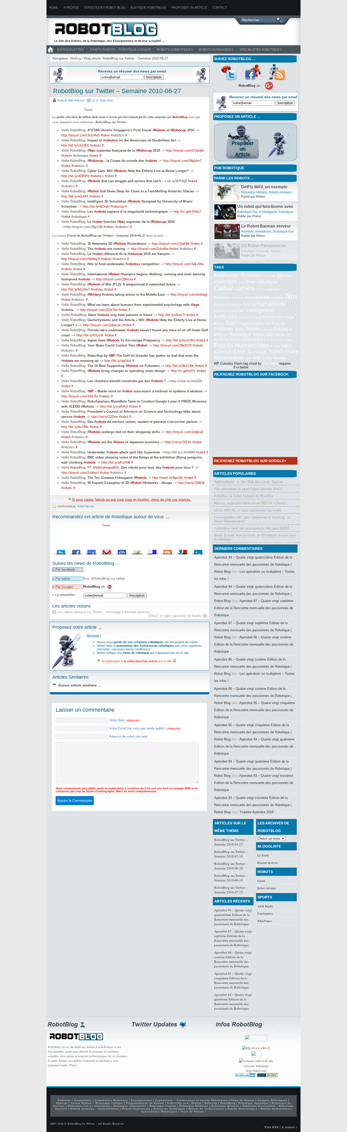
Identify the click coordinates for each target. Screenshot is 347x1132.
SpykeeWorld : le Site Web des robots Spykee (248, 482)
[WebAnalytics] (256, 1056)
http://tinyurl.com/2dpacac (102, 325)
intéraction (272, 316)
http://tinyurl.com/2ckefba (149, 249)
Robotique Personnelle (259, 1106)
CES (258, 289)
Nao (92, 150)
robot (106, 135)
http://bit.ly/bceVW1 (180, 340)
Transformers (283, 351)
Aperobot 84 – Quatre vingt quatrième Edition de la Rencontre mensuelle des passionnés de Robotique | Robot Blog (252, 769)
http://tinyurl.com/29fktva (114, 279)
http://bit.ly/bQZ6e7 (75, 289)
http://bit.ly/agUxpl (117, 361)
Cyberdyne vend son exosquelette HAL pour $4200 (251, 528)
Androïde (247, 251)
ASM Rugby (265, 906)
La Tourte (263, 855)
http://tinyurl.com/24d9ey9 (80, 259)
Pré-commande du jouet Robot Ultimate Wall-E (248, 489)
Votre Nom (124, 720)
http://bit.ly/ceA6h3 (114, 406)
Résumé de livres (267, 863)
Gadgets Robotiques (228, 305)
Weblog (75, 58)
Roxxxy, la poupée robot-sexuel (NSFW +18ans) (249, 503)
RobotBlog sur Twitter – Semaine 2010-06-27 (117, 90)
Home (53, 7)
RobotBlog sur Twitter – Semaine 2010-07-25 (230, 889)
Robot (94, 191)
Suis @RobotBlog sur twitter (104, 578)
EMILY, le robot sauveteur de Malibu (175, 616)
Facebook (253, 72)
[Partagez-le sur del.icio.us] (152, 550)
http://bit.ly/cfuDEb (75, 145)
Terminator (257, 352)
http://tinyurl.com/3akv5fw (184, 264)
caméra (245, 288)
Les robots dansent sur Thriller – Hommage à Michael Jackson (103, 612)
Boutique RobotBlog (148, 7)
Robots (159, 130)
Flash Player (223, 367)
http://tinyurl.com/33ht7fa (79, 396)
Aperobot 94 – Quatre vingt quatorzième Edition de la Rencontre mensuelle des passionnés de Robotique (233, 917)
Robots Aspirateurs (279, 340)
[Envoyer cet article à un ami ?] (122, 550)
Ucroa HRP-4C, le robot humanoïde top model (247, 510)
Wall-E (259, 357)
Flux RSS (272, 1127)
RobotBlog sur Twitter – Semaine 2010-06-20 (230, 865)
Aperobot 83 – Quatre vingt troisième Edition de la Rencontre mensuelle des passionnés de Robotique (253, 783)
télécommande (229, 357)
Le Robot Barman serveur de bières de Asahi (266, 247)
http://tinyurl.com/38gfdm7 (182, 161)
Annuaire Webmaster (256, 1066)
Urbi (248, 358)
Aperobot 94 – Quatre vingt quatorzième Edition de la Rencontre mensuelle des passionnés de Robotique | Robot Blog (253, 564)
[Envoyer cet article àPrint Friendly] (137, 550)
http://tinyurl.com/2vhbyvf (80, 473)
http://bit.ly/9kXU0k (179, 366)
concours (237, 297)
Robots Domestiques (175, 49)
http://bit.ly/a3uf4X (74, 196)
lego (196, 305)
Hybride (62, 1103)
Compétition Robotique (111, 1100)
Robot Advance (266, 888)
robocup (118, 206)
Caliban (224, 288)
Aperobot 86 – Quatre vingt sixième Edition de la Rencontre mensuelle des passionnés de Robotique (253, 644)
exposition (277, 297)
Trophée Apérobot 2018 (257, 812)
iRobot (219, 324)
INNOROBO (236, 311)
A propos (71, 7)
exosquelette (257, 297)
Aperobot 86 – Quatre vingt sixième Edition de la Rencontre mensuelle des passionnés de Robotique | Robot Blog (252, 666)
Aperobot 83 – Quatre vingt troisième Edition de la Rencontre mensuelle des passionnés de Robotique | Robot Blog (252, 805)
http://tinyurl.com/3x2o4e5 (80, 135)
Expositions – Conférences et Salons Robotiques (191, 1100)
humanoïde (271, 303)
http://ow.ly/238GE (191, 483)
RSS (277, 72)
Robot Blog (110, 29)
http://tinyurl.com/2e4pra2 (184, 432)
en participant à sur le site (136, 661)
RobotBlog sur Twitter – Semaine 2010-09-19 (230, 877)
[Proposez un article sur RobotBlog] (255, 162)
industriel (220, 311)
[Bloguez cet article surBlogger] (167, 550)
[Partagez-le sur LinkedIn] (198, 550)
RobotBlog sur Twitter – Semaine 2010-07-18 (230, 853)
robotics (111, 140)
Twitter (228, 72)
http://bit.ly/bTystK (90, 335)
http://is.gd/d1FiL (183, 371)
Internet (244, 317)
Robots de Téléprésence (206, 1108)
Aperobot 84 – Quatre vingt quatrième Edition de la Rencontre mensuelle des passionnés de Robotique (254, 746)
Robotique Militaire (254, 212)
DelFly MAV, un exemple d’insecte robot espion (264, 208)
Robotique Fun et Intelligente (261, 192)
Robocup (179, 130)
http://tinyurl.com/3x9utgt (188, 294)
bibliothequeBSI (107, 467)
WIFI (269, 358)
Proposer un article (189, 7)
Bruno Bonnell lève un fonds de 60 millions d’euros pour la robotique (255, 537)
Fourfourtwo (265, 913)
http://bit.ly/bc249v (75, 427)
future (119, 442)
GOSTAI (249, 305)
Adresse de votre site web (128, 736)
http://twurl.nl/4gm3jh (167, 478)
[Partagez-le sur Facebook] (76, 550)
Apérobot (225, 281)
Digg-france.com (256, 1070)
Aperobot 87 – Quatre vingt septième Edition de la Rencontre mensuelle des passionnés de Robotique (253, 608)
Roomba (275, 346)
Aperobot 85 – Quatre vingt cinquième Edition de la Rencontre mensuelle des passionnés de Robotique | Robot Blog (252, 732)
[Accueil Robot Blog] (50, 52)
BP (113, 355)
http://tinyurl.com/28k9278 (172, 345)
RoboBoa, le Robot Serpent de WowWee (244, 496)
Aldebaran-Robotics (238, 275)
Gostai (261, 881)
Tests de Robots (192, 1111)
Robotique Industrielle (130, 1106)
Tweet (88, 110)
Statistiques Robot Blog (104, 7)
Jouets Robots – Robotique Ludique (120, 49)
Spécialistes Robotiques (260, 49)
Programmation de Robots (261, 323)
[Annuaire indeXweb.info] (256, 1061)
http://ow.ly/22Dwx (104, 417)
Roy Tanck (270, 363)
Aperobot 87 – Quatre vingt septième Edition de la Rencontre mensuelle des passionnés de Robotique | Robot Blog (252, 630)
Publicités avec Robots (237, 329)
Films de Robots (243, 1100)
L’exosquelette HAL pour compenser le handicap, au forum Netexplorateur (252, 519)
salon (286, 345)
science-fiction (230, 351)
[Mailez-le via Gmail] (106, 550)
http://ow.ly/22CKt (178, 442)
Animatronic (263, 251)
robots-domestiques (247, 339)
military (97, 289)
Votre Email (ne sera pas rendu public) (145, 728)
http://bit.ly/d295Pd (75, 176)
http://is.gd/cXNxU (187, 211)
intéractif (256, 317)
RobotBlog (180, 116)
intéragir (289, 317)
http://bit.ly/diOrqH (96, 206)
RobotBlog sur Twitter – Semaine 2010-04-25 (230, 842)
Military (95, 294)
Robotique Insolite (162, 1106)
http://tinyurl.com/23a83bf (171, 244)
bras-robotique (262, 281)
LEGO (75, 406)
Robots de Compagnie (169, 1108)
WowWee (280, 358)
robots (96, 145)
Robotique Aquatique (253, 1103)
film (291, 296)
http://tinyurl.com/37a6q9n (185, 150)
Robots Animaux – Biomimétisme (94, 1108)
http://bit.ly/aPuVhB (115, 462)
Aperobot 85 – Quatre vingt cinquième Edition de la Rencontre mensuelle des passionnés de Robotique (254, 710)
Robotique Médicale (251, 334)
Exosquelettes (70, 49)
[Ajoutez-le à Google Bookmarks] (183, 550)
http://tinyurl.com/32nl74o (98, 310)
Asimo (241, 282)
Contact (219, 7)
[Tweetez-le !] (61, 550)
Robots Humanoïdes (216, 49)
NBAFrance (264, 921)
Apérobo (284, 275)
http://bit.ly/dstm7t (171, 315)
